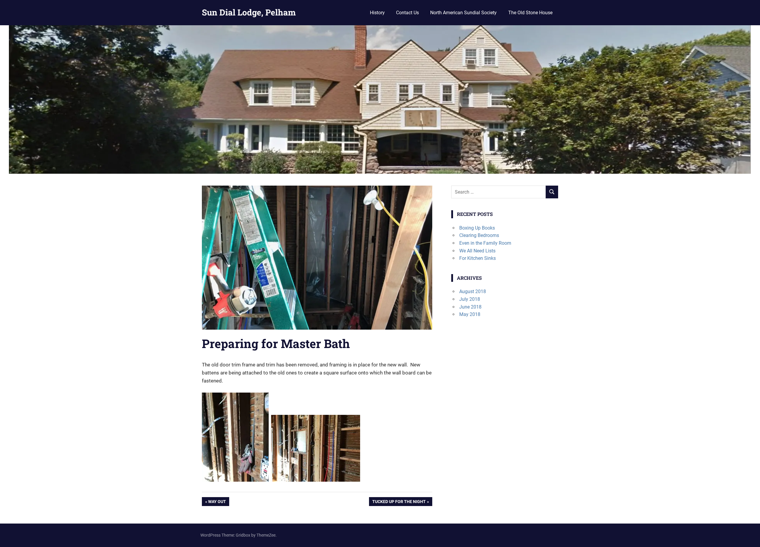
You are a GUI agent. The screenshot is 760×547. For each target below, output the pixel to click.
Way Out (218, 502)
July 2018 (469, 299)
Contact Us (407, 12)
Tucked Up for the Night (399, 502)
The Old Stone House (530, 12)
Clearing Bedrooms (479, 235)
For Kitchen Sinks (477, 258)
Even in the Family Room (485, 243)
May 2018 (469, 314)
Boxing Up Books (477, 228)
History (377, 12)
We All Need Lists (477, 251)
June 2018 (470, 307)
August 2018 (472, 291)
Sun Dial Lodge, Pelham (249, 12)
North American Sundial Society (463, 12)
